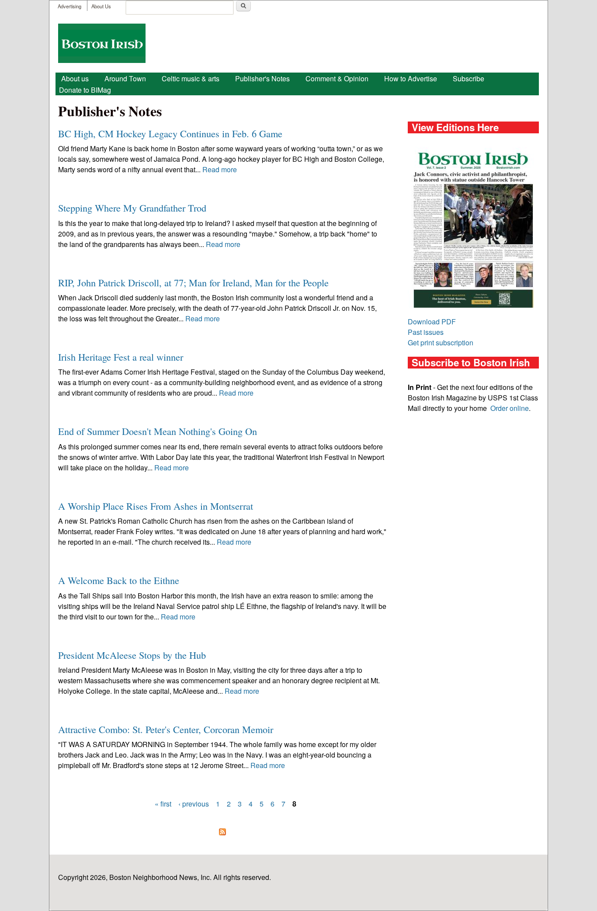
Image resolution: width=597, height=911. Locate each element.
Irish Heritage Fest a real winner (120, 356)
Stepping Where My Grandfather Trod (132, 207)
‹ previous (193, 804)
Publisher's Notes (262, 78)
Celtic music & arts (190, 78)
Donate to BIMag (85, 90)
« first (163, 804)
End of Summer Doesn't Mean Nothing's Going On (157, 431)
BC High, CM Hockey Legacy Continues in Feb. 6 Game (170, 133)
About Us (101, 6)
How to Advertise (410, 78)
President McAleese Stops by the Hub (132, 654)
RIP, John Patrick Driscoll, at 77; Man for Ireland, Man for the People (193, 282)
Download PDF (432, 321)
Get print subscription (440, 342)
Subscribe (468, 78)
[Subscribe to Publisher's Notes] (222, 832)
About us (75, 78)
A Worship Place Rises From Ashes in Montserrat (155, 505)
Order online (509, 408)
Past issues (426, 332)
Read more (219, 169)
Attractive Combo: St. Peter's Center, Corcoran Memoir (165, 729)
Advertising (69, 6)
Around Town (125, 78)
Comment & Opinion (336, 78)
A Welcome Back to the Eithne (118, 580)
